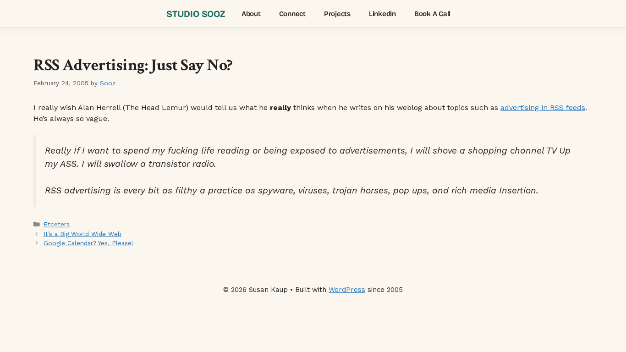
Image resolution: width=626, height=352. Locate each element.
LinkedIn (382, 14)
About (251, 14)
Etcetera (57, 224)
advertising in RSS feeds (542, 107)
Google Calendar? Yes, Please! (88, 243)
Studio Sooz (195, 13)
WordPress (347, 290)
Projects (337, 14)
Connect (292, 14)
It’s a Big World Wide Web (82, 233)
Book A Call (432, 14)
